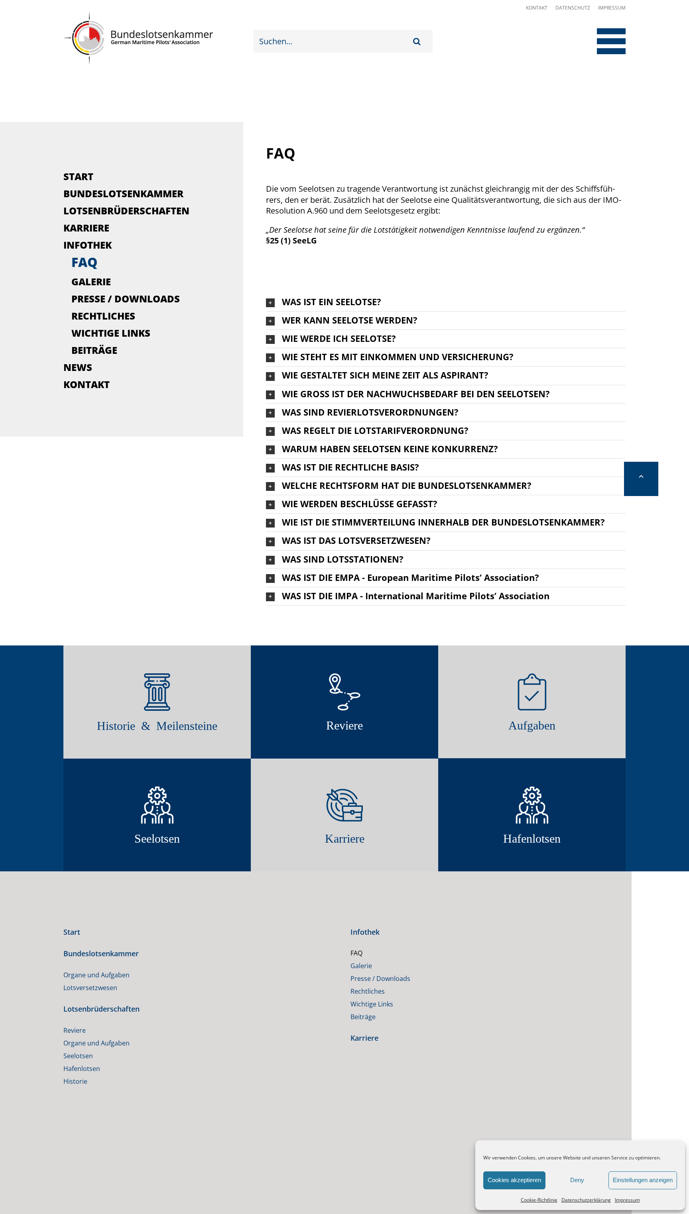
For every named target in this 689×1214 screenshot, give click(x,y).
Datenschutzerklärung (586, 1199)
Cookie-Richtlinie (539, 1199)
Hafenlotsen (81, 1084)
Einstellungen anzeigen (643, 1180)
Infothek (87, 244)
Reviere (74, 1046)
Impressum (627, 1199)
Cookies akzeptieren (514, 1180)
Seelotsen (78, 1071)
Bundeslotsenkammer (123, 193)
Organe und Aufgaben (96, 990)
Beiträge (94, 350)
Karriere (86, 227)
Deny (577, 1180)
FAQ (84, 262)
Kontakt (536, 7)
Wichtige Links (110, 332)
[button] (446, 302)
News (77, 367)
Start (78, 176)
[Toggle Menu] (605, 41)
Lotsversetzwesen (90, 1003)
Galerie (91, 281)
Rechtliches (103, 315)
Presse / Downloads (125, 298)
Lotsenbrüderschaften (126, 210)
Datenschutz (572, 7)
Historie (75, 1097)
